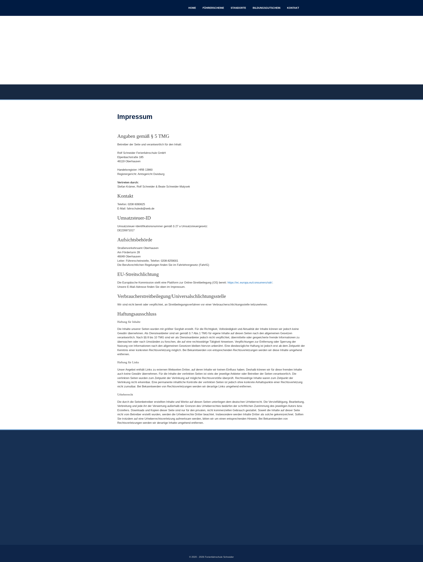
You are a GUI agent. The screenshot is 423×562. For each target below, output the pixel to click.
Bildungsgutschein (266, 7)
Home (192, 7)
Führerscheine (213, 7)
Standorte (238, 7)
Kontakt (293, 7)
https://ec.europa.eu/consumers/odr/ (250, 282)
